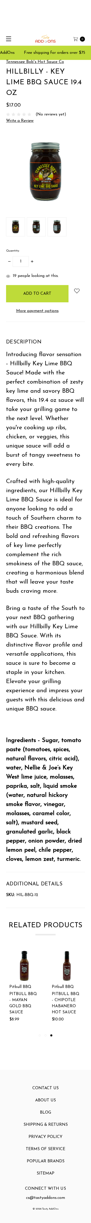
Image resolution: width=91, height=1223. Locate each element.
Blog (45, 1113)
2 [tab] (45, 1035)
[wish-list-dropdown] (77, 291)
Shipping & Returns (46, 1125)
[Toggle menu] (7, 39)
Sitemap (45, 1173)
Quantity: (12, 250)
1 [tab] (40, 1035)
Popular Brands (45, 1161)
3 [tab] (51, 1035)
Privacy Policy (45, 1137)
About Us (45, 1100)
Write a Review (20, 121)
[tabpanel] (67, 990)
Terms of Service (45, 1149)
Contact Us (45, 1088)
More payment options (37, 311)
